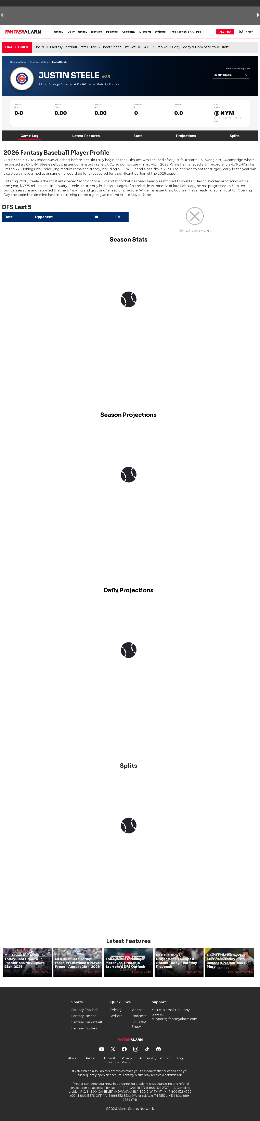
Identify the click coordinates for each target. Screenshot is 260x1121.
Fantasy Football (84, 1010)
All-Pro (225, 31)
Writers (160, 31)
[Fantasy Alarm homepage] (23, 32)
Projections (186, 136)
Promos (112, 31)
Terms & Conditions (111, 1060)
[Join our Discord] (240, 31)
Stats (137, 136)
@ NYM (224, 113)
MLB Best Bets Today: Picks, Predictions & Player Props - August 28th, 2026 (78, 963)
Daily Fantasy (77, 31)
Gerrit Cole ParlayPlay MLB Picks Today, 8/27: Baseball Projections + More (226, 961)
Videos (137, 1010)
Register (165, 1058)
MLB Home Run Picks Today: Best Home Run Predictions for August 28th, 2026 (24, 961)
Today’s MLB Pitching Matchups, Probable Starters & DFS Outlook (125, 963)
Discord (145, 31)
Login (249, 31)
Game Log (30, 136)
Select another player (238, 68)
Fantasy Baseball (85, 1016)
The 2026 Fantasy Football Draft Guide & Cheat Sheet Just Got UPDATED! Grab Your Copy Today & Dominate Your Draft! (131, 47)
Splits (234, 136)
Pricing (116, 1010)
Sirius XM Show (139, 1024)
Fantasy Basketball (86, 1022)
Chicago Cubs (18, 62)
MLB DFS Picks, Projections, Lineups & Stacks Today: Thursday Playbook (176, 961)
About (72, 1058)
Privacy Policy (127, 1060)
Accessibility (147, 1058)
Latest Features (86, 136)
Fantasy (57, 31)
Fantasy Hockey (84, 1028)
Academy (128, 31)
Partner (91, 1058)
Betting (96, 31)
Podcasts (139, 1016)
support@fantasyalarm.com (174, 1019)
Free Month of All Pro (185, 31)
